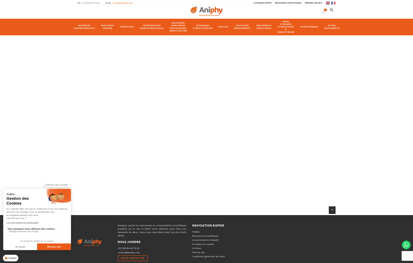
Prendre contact (313, 3)
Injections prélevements (242, 27)
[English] (328, 3)
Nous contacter (132, 258)
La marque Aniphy (263, 3)
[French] (333, 3)
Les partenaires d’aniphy (205, 240)
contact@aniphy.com (122, 2)
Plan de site (198, 252)
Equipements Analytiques (264, 27)
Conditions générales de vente (208, 256)
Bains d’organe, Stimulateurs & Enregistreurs (285, 26)
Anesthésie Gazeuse (107, 27)
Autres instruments (331, 27)
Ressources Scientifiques (205, 236)
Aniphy (196, 231)
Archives (196, 248)
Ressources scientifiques (288, 3)
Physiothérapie (309, 27)
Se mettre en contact (203, 244)
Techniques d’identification (202, 27)
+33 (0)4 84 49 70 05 (128, 248)
